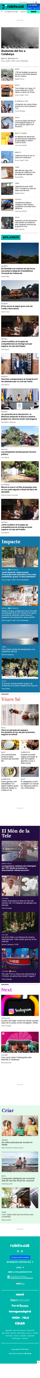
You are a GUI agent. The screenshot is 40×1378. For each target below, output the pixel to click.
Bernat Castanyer (8, 654)
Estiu (4, 1176)
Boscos (4, 569)
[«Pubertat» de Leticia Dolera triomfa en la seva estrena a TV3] (7, 107)
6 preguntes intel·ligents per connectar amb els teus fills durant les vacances (18, 1179)
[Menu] (1, 12)
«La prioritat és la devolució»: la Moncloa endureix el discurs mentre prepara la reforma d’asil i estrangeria (19, 416)
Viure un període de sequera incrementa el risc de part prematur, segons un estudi (18, 732)
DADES (24, 133)
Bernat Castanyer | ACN (10, 944)
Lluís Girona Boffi (21, 145)
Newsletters (23, 2)
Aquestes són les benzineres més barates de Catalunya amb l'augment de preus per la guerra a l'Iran (26, 223)
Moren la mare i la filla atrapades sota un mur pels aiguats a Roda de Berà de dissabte (19, 489)
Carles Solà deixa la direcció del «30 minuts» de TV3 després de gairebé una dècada (19, 903)
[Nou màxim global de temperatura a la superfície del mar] (20, 634)
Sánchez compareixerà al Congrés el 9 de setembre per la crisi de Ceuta (19, 380)
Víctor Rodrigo (20, 111)
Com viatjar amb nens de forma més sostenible (17, 1215)
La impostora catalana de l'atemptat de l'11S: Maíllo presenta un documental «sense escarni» (19, 868)
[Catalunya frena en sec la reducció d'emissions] (7, 157)
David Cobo (5, 312)
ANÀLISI (13, 971)
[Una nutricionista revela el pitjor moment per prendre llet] (10, 745)
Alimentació (25, 752)
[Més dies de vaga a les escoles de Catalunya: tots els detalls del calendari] (7, 173)
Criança (5, 1139)
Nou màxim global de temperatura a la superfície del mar (18, 650)
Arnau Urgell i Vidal (21, 95)
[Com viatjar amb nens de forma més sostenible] (20, 1198)
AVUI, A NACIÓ (11, 237)
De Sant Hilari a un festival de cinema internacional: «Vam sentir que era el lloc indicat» (19, 939)
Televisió (5, 898)
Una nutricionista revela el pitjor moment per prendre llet (10, 758)
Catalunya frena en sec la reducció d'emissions (24, 156)
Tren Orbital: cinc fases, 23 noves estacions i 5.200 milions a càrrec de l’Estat (25, 90)
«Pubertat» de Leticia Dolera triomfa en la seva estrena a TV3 (26, 106)
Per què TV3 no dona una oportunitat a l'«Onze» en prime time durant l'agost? (19, 975)
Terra (4, 646)
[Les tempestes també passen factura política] (20, 436)
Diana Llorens (6, 1220)
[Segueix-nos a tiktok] (22, 1251)
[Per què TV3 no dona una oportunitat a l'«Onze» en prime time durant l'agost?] (20, 958)
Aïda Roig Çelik (7, 1184)
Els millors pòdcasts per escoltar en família (17, 1143)
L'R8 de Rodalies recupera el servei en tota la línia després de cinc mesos (26, 74)
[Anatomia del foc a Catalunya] (20, 37)
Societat (24, 12)
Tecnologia (5, 1018)
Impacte (4, 58)
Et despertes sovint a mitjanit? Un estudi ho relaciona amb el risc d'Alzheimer (30, 784)
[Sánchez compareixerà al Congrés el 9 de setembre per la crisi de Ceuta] (20, 363)
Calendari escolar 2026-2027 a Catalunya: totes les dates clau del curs (25, 188)
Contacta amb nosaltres (20, 1257)
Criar (17, 167)
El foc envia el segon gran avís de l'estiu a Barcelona (17, 307)
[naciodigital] (20, 1294)
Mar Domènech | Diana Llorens (12, 1148)
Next (6, 989)
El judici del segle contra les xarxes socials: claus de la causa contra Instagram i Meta (20, 1022)
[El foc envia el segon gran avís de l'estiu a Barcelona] (20, 290)
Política (18, 199)
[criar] (20, 1323)
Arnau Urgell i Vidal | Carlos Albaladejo (14, 61)
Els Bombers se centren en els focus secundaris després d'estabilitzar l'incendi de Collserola (18, 270)
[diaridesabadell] (20, 1300)
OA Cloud (27, 1353)
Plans (4, 1212)
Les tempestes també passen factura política (18, 453)
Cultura (5, 934)
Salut (3, 727)
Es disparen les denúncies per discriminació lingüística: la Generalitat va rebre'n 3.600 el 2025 (25, 139)
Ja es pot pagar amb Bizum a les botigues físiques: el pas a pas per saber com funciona (25, 124)
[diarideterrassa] (20, 1306)
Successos (5, 484)
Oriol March (5, 349)
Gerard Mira (19, 177)
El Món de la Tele (21, 101)
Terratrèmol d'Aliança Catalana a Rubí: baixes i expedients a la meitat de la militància (25, 205)
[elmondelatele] (20, 1318)
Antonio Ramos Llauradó (9, 495)
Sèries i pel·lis (6, 863)
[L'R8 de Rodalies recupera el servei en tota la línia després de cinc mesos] (7, 75)
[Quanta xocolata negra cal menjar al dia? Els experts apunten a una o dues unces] (30, 745)
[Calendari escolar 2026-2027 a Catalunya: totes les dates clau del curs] (7, 189)
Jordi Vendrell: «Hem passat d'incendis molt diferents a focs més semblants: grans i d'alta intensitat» (19, 574)
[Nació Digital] (10, 6)
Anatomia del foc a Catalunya (13, 52)
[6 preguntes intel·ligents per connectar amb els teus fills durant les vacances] (20, 1162)
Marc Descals (19, 229)
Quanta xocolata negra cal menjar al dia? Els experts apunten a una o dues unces (29, 759)
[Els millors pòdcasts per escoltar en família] (20, 1125)
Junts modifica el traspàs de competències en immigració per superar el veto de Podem (16, 343)
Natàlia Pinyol (19, 79)
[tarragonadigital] (20, 1312)
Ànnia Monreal (6, 1062)
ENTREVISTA (14, 569)
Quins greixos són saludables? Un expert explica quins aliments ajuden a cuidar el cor (9, 785)
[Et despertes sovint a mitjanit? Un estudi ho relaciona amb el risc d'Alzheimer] (30, 772)
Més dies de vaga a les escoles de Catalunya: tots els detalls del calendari (25, 172)
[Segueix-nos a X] (18, 1251)
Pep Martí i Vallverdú (8, 422)
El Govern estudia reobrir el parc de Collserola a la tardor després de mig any (20, 684)
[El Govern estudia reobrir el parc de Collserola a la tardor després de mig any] (20, 668)
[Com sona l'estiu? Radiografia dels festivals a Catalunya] (20, 1042)
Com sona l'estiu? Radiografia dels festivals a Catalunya (16, 1058)
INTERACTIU (14, 58)
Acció (4, 681)
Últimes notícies (11, 12)
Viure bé (11, 699)
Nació (17, 69)
